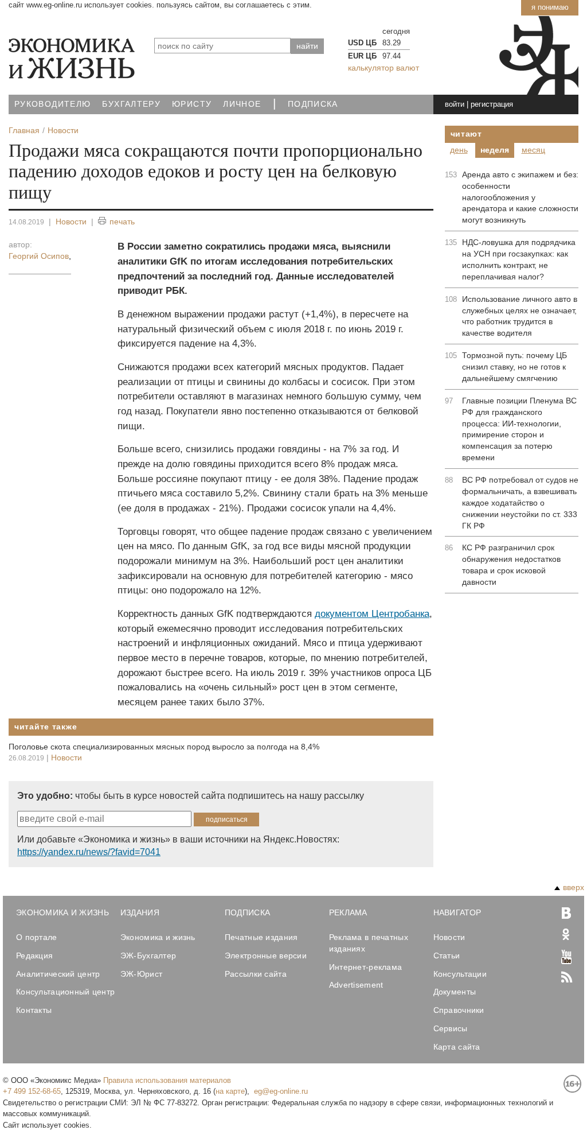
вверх (573, 887)
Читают (466, 133)
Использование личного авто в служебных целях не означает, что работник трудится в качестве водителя (519, 316)
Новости (71, 221)
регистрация (492, 104)
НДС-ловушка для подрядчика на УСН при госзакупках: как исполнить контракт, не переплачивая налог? (519, 259)
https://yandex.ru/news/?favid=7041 (89, 852)
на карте (230, 1091)
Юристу (192, 104)
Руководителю (52, 104)
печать (122, 221)
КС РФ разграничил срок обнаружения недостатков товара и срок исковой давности (511, 565)
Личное (242, 104)
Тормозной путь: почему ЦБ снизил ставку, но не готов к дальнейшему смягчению (514, 367)
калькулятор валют (383, 67)
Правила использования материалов (167, 1080)
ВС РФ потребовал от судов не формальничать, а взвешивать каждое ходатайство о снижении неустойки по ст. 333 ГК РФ (520, 502)
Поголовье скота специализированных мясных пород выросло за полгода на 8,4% (164, 746)
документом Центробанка (372, 613)
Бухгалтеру (131, 104)
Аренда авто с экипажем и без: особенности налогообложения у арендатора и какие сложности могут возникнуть (520, 197)
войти (454, 104)
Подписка (313, 104)
